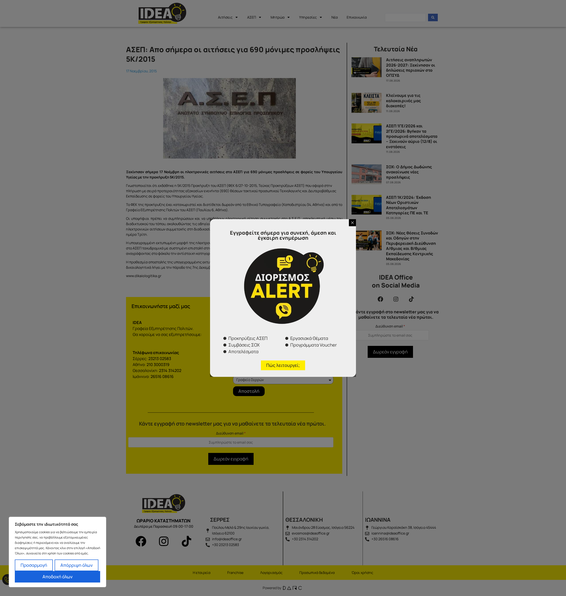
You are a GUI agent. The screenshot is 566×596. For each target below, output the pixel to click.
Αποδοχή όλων (57, 577)
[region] (57, 552)
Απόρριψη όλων (76, 565)
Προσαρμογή (34, 565)
